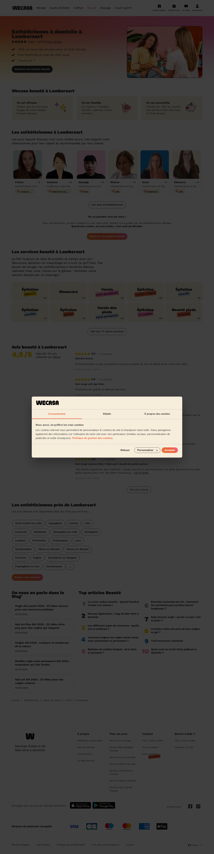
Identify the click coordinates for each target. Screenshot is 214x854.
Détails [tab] (107, 414)
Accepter (170, 450)
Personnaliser (145, 450)
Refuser (125, 450)
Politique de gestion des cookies (92, 438)
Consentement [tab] (56, 414)
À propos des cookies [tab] (157, 414)
